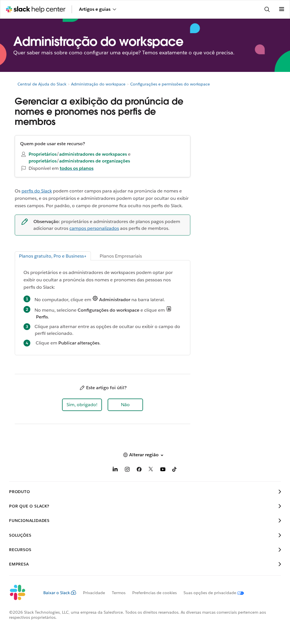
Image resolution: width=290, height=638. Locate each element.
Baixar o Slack (56, 592)
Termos (118, 592)
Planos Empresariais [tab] (121, 256)
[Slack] (21, 593)
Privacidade (94, 592)
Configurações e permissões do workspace (170, 84)
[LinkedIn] (115, 470)
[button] (82, 405)
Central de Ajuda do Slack (42, 84)
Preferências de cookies (154, 592)
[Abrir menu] (281, 9)
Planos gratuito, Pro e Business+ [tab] (53, 256)
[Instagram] (127, 470)
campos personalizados (94, 228)
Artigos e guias (94, 9)
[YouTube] (162, 470)
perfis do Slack (37, 191)
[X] (150, 470)
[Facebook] (139, 470)
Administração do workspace (98, 84)
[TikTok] (174, 470)
